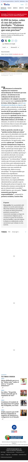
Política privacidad (10, 452)
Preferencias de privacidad (6, 457)
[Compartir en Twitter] (6, 41)
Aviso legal (3, 452)
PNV (9, 231)
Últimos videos (8, 376)
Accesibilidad (15, 454)
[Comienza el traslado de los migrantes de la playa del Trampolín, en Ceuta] (23, 403)
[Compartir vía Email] (16, 41)
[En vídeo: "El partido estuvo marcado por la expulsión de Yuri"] (23, 393)
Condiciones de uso (20, 452)
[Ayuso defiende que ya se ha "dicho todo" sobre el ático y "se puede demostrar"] (23, 381)
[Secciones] (1, 4)
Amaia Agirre (15, 231)
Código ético (8, 454)
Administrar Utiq (22, 454)
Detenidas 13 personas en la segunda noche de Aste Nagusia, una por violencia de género (14, 14)
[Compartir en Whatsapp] (9, 41)
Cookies (2, 454)
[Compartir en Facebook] (2, 41)
